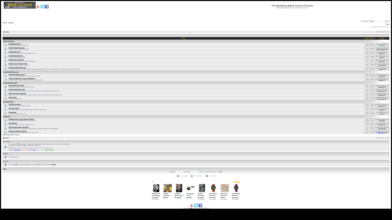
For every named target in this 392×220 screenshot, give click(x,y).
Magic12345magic (380, 49)
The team (17, 134)
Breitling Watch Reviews (16, 56)
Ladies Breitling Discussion (17, 48)
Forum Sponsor (40, 149)
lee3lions (381, 53)
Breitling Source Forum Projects (18, 63)
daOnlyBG (381, 128)
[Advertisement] (196, 13)
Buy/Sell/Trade (13, 123)
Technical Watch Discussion (17, 89)
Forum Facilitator (32, 149)
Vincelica (53, 164)
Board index (6, 31)
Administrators (17, 149)
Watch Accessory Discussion (17, 93)
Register (11, 22)
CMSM (381, 120)
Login (5, 22)
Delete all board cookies (8, 134)
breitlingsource (381, 132)
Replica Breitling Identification (17, 67)
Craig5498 (381, 65)
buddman (381, 76)
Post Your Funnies (14, 108)
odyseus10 (381, 106)
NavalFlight (381, 87)
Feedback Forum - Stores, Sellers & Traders (21, 119)
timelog (381, 110)
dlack (381, 57)
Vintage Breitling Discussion (10, 72)
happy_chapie (381, 99)
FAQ (388, 24)
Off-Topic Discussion (15, 104)
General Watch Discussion (10, 83)
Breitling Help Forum (15, 52)
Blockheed (381, 95)
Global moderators (49, 149)
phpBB (190, 208)
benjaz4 (381, 61)
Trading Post (6, 116)
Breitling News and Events (16, 59)
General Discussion (8, 101)
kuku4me (381, 124)
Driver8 (381, 45)
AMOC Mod (24, 149)
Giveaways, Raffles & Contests (18, 131)
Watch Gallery (13, 97)
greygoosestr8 (381, 91)
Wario (381, 113)
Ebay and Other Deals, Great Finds (19, 127)
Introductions (12, 112)
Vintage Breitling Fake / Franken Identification (22, 78)
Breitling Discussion (8, 41)
